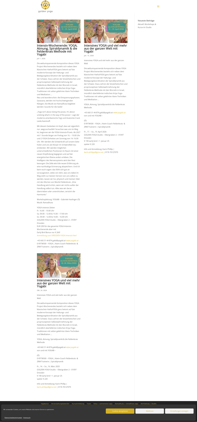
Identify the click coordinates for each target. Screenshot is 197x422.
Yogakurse (45, 404)
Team (89, 404)
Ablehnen (149, 411)
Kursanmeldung (78, 404)
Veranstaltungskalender (60, 404)
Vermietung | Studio (148, 404)
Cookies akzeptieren (120, 411)
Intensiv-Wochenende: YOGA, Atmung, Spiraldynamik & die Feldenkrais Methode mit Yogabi (57, 49)
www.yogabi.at (72, 240)
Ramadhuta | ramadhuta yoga (126, 404)
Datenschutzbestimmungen (13, 418)
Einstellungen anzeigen (179, 411)
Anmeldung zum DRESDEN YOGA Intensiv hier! (57, 235)
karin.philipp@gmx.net (93, 152)
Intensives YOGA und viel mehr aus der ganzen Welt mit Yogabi (105, 48)
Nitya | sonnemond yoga (102, 404)
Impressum (26, 418)
